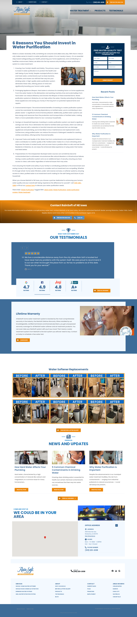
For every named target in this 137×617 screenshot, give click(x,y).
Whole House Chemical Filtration (27, 589)
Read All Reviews (102, 290)
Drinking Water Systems (24, 591)
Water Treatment (79, 10)
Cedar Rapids (117, 586)
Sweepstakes (32, 2)
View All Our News (68, 498)
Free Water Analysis (116, 2)
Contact (44, 2)
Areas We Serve (118, 584)
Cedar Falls (117, 597)
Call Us (80, 217)
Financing (90, 591)
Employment (91, 594)
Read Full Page (21, 490)
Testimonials (116, 10)
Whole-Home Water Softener (26, 586)
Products (100, 10)
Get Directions (90, 536)
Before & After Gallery (62, 589)
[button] (42, 294)
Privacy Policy (21, 609)
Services (19, 584)
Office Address (92, 525)
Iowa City (116, 591)
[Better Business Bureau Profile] (116, 571)
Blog (57, 597)
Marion (115, 589)
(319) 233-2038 (91, 550)
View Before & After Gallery (70, 430)
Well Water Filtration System (26, 594)
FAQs (89, 589)
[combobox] (115, 67)
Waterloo (116, 594)
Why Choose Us (60, 586)
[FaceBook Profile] (112, 571)
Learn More (24, 340)
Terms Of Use (29, 609)
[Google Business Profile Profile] (119, 571)
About (20, 2)
